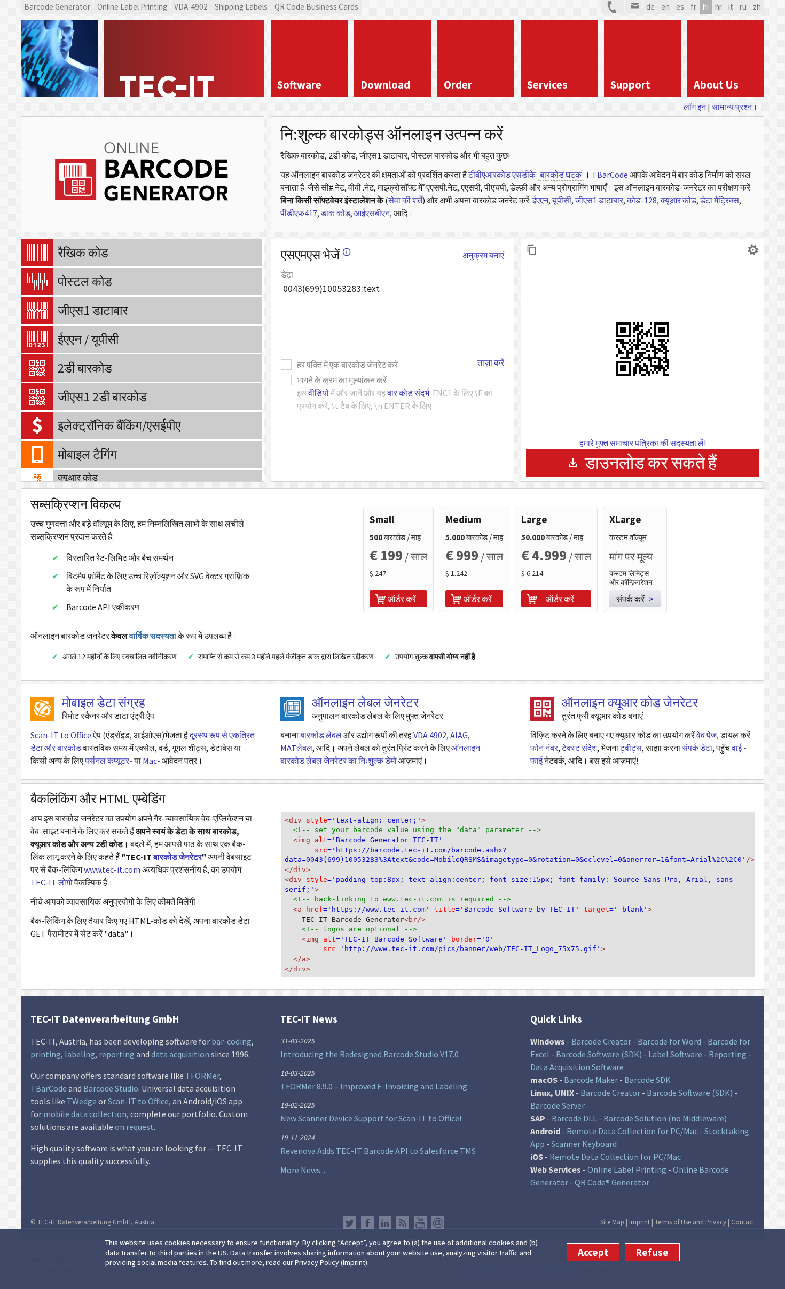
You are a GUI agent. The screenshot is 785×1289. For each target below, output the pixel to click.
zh (757, 7)
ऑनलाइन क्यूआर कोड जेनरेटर (630, 702)
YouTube (420, 1222)
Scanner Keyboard (584, 1143)
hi (706, 7)
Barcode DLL (574, 1118)
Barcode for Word (669, 1041)
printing (45, 1054)
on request (134, 1126)
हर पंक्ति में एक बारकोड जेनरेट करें (347, 364)
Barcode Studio (110, 1088)
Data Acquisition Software (577, 1067)
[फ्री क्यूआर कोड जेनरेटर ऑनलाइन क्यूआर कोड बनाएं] (542, 709)
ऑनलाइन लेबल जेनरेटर (365, 702)
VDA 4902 (429, 735)
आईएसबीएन (372, 213)
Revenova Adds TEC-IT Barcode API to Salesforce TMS (378, 1150)
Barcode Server (557, 1105)
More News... (302, 1170)
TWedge (82, 1101)
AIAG (459, 735)
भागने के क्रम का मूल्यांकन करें (342, 380)
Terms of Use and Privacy (690, 1221)
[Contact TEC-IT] (612, 7)
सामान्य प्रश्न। (735, 106)
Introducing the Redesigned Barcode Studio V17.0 (369, 1054)
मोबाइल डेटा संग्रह (103, 702)
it (730, 7)
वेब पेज (706, 735)
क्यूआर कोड (678, 200)
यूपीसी (561, 200)
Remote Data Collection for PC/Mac (632, 1131)
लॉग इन (695, 106)
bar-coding (231, 1041)
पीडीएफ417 (298, 213)
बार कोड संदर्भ (408, 393)
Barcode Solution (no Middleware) (665, 1118)
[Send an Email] (633, 7)
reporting (117, 1054)
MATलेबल (296, 747)
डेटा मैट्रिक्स (719, 200)
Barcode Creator (601, 1041)
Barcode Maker (591, 1079)
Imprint (354, 1262)
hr (718, 7)
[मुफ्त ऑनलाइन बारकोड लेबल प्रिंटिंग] (292, 709)
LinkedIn (385, 1222)
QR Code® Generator (612, 1182)
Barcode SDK (647, 1079)
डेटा (287, 274)
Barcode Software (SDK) (599, 1054)
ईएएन (540, 200)
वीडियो (318, 393)
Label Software (675, 1054)
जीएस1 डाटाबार (599, 200)
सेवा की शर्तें (405, 200)
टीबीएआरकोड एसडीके (502, 174)
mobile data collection (85, 1114)
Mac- (151, 760)
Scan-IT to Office (60, 735)
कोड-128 (642, 200)
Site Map (612, 1221)
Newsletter (437, 1222)
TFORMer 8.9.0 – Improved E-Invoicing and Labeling (373, 1086)
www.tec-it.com (112, 869)
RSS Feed (402, 1222)
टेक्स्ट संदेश (579, 747)
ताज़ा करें (490, 362)
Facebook (367, 1222)
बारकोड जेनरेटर (177, 856)
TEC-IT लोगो (51, 882)
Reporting (728, 1054)
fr (693, 7)
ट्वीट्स (631, 747)
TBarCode (610, 174)
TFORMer (202, 1075)
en (665, 7)
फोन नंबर (544, 747)
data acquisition (180, 1054)
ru (743, 7)
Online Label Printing (626, 1169)
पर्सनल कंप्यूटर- (108, 760)
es (680, 7)
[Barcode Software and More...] (59, 58)
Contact (743, 1221)
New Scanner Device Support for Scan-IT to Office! (370, 1118)
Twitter (349, 1222)
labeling (80, 1054)
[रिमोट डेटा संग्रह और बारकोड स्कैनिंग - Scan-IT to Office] (42, 709)
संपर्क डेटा (697, 747)
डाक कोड (335, 213)
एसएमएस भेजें (316, 255)
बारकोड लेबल (321, 735)
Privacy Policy (317, 1262)
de (650, 7)
